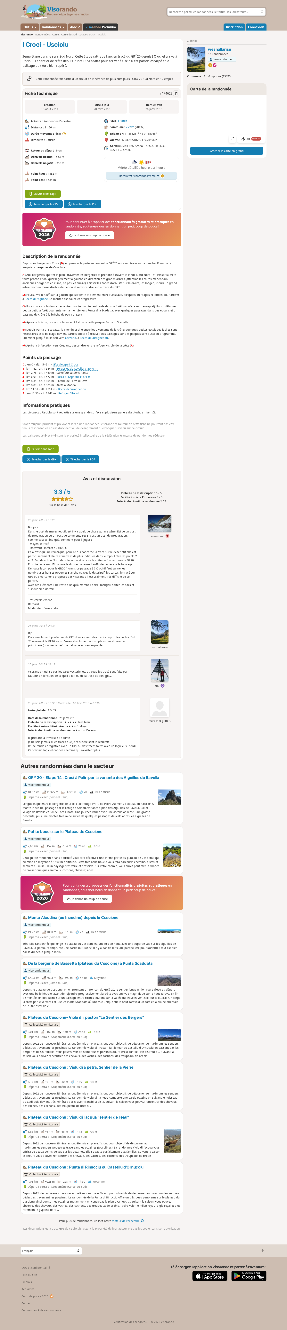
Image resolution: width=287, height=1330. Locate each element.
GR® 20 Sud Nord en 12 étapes (152, 79)
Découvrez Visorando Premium (139, 176)
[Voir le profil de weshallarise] (196, 59)
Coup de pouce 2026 (34, 1296)
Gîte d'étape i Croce (65, 364)
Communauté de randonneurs (41, 1310)
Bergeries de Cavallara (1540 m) (77, 368)
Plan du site (29, 1275)
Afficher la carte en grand (227, 151)
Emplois (26, 1282)
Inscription (234, 27)
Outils (28, 27)
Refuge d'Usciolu (69, 393)
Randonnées (52, 27)
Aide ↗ (75, 27)
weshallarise (219, 49)
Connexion (256, 27)
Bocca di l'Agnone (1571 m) (73, 377)
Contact (26, 1303)
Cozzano (70, 338)
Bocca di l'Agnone (36, 299)
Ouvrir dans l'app (45, 194)
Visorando (26, 34)
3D (253, 139)
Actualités (27, 1289)
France (122, 121)
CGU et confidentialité (35, 1268)
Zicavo (130, 127)
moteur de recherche (126, 1221)
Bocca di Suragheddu (94, 338)
